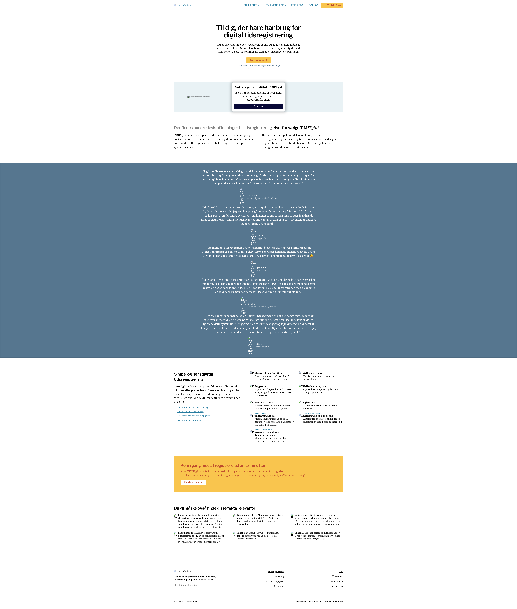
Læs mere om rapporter (189, 419)
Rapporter (279, 586)
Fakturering (278, 576)
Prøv (332, 5)
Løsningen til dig (274, 5)
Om (341, 571)
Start (257, 106)
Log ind (312, 5)
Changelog (337, 586)
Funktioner (251, 5)
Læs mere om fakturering (190, 411)
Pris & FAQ (297, 5)
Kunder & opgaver (275, 581)
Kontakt (339, 576)
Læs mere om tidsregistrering (192, 407)
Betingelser (301, 601)
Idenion (193, 584)
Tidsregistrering (276, 571)
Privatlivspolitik (315, 601)
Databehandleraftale (333, 601)
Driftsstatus (337, 581)
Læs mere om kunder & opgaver (193, 415)
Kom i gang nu (256, 60)
